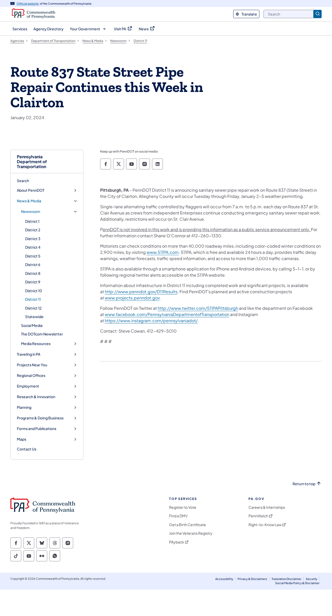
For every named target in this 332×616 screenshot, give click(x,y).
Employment (28, 386)
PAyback (176, 542)
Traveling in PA (28, 354)
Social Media (32, 325)
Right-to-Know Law (264, 524)
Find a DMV (178, 516)
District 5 (32, 256)
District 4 (32, 247)
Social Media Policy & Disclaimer (297, 583)
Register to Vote (182, 507)
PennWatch (258, 516)
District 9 (32, 282)
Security (311, 579)
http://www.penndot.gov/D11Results (141, 291)
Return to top (304, 484)
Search (23, 180)
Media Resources (36, 343)
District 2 (32, 229)
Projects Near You (32, 365)
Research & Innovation (36, 397)
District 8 (32, 273)
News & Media (29, 201)
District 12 (33, 308)
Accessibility (224, 579)
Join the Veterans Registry (190, 533)
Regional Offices (31, 375)
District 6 (32, 264)
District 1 (32, 221)
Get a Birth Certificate (187, 524)
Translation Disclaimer (286, 579)
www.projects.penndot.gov (132, 297)
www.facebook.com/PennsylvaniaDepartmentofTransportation (167, 314)
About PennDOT (30, 190)
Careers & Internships (266, 507)
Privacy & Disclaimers (252, 579)
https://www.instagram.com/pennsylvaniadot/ (151, 320)
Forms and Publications (36, 428)
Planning (24, 407)
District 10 (33, 290)
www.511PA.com (163, 252)
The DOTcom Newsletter (42, 334)
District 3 (32, 238)
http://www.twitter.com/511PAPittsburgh (198, 308)
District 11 (33, 299)
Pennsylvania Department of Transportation (32, 161)
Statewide (34, 316)
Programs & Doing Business (40, 418)
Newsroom (30, 211)
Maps (21, 439)
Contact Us (26, 449)
